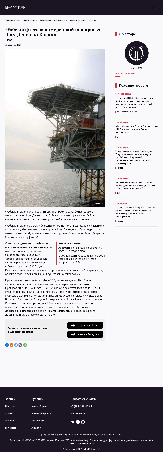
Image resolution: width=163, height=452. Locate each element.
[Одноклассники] (11, 345)
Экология (36, 427)
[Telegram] (16, 345)
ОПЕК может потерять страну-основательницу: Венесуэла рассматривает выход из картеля (135, 212)
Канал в (88, 334)
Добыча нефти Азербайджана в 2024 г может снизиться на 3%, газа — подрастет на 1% (81, 259)
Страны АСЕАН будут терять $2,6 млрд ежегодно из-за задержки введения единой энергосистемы (134, 103)
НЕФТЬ (9, 40)
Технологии (37, 420)
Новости (10, 406)
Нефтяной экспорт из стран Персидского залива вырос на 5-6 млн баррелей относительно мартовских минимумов (133, 157)
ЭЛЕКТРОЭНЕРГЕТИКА (127, 111)
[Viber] (20, 345)
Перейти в (87, 325)
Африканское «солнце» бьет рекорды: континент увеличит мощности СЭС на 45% (135, 185)
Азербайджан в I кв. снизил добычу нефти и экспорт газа (80, 249)
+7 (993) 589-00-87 (81, 406)
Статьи (9, 413)
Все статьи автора (125, 73)
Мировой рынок (40, 406)
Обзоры (9, 420)
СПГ (118, 137)
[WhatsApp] (25, 345)
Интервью (10, 427)
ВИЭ (119, 193)
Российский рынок (41, 413)
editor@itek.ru (78, 413)
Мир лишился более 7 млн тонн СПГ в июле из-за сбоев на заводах (136, 129)
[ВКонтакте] (7, 345)
